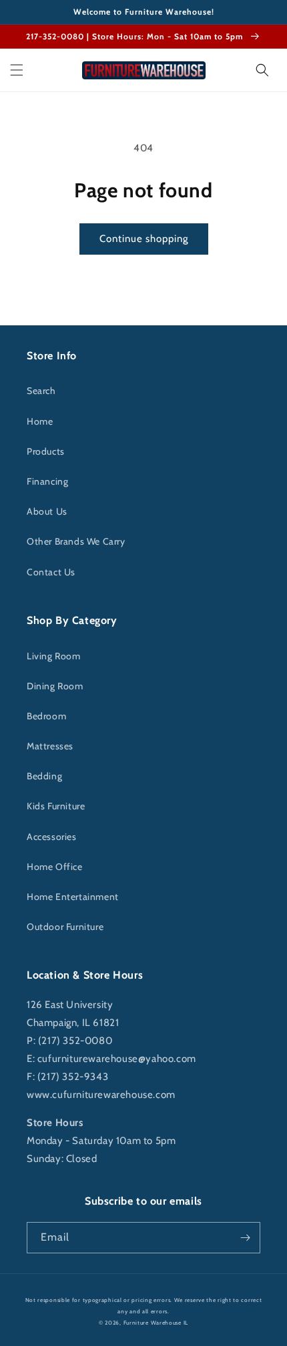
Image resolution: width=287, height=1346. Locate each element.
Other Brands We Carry (76, 541)
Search (41, 391)
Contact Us (51, 572)
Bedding (44, 776)
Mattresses (50, 746)
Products (46, 451)
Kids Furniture (56, 806)
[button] (16, 70)
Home (40, 421)
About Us (47, 511)
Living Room (54, 656)
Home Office (55, 867)
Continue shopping (143, 239)
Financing (47, 481)
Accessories (52, 837)
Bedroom (46, 716)
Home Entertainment (73, 897)
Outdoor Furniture (65, 927)
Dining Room (55, 686)
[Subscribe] (245, 1237)
